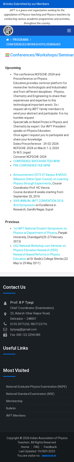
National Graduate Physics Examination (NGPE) (36, 386)
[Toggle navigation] (69, 30)
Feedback (50, 447)
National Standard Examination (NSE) (30, 393)
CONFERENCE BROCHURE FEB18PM (36, 161)
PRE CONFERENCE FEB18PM (31, 165)
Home (25, 447)
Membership (14, 401)
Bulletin (11, 408)
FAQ (36, 447)
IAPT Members (16, 415)
